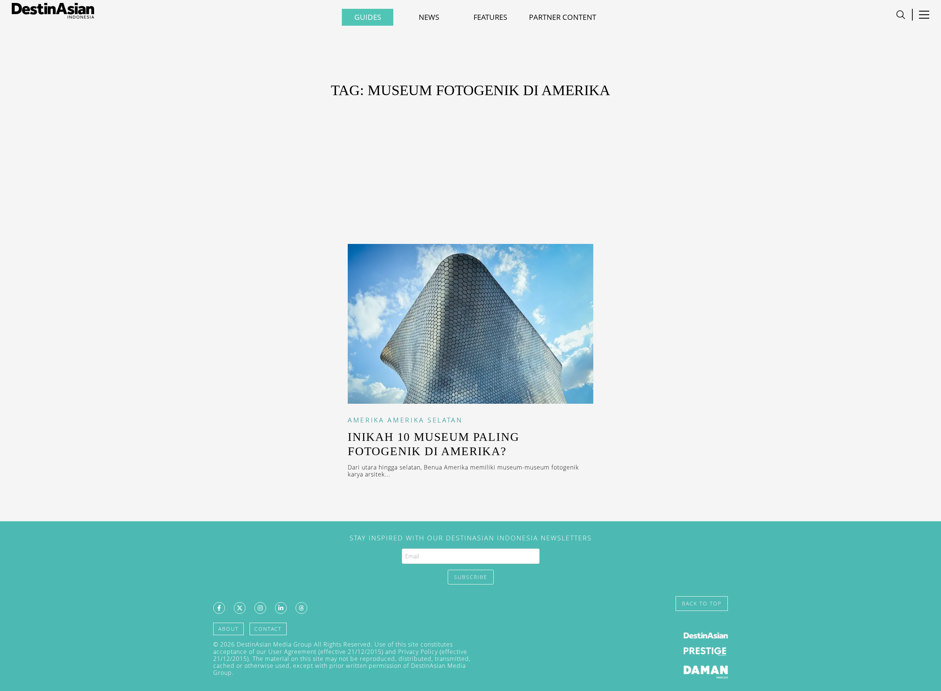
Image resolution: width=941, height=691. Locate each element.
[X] (240, 608)
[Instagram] (260, 608)
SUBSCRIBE (470, 576)
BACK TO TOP (702, 603)
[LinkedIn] (281, 608)
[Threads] (301, 608)
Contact (268, 628)
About (228, 628)
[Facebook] (219, 608)
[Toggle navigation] (900, 15)
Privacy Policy (418, 652)
